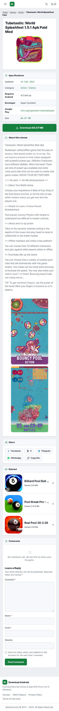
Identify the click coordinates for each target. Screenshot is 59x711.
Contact (6, 694)
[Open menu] (5, 4)
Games (13, 12)
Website (9, 640)
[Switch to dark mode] (53, 4)
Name (8, 616)
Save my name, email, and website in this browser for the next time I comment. (27, 653)
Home (5, 12)
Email (8, 628)
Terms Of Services (11, 699)
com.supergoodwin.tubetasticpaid (37, 110)
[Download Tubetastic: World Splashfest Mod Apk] (29, 399)
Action (21, 12)
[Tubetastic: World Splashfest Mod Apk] (29, 331)
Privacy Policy (35, 694)
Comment (10, 579)
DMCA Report (19, 694)
